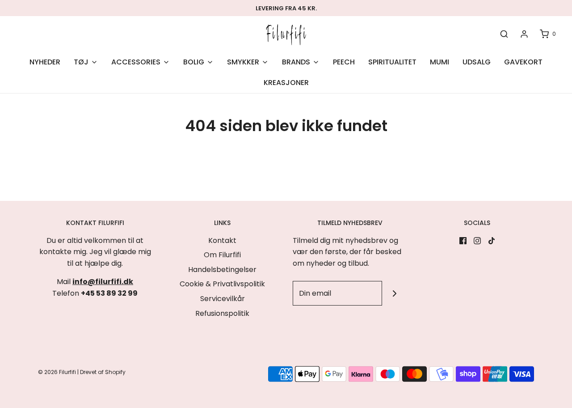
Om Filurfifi (222, 255)
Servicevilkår (222, 298)
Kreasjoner (286, 82)
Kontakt (222, 240)
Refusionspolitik (222, 313)
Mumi (439, 62)
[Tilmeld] (394, 293)
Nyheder (44, 62)
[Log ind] (524, 34)
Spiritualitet (392, 62)
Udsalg (477, 62)
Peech (344, 62)
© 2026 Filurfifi (57, 372)
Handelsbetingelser (222, 269)
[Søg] (504, 34)
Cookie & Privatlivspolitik (222, 284)
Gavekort (523, 62)
